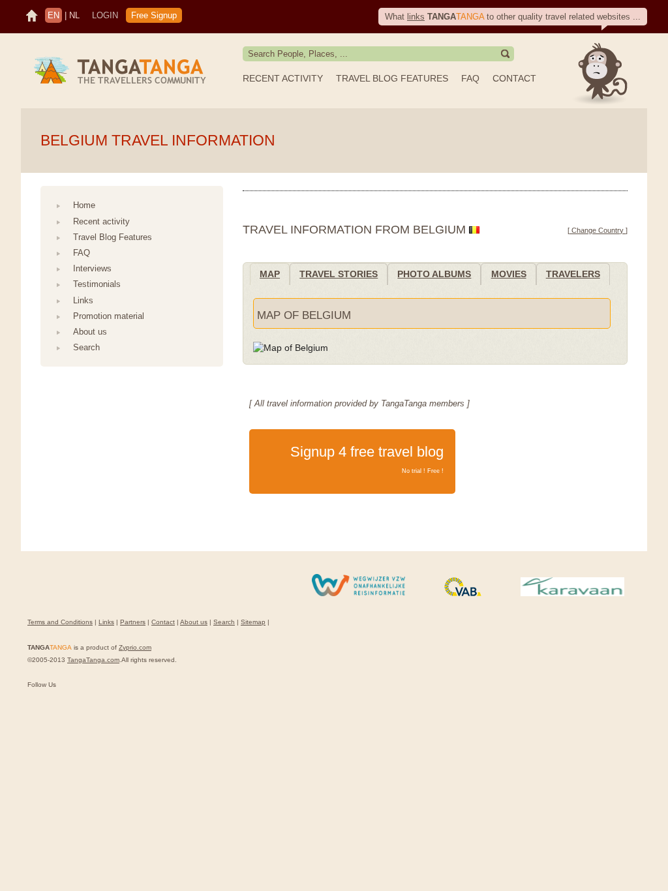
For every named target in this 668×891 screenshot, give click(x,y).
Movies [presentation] (508, 274)
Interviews (92, 268)
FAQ (470, 78)
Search (86, 347)
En (53, 15)
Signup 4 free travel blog (367, 459)
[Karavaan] (572, 593)
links (416, 17)
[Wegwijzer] (358, 593)
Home (84, 205)
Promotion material (108, 316)
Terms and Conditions (60, 622)
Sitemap (253, 622)
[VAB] (462, 593)
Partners (132, 622)
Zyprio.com (135, 647)
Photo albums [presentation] (434, 274)
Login (105, 15)
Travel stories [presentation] (338, 274)
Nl (74, 15)
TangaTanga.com (93, 659)
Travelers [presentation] (573, 274)
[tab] (270, 273)
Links (83, 300)
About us (90, 332)
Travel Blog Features (392, 78)
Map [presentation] (270, 274)
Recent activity (283, 78)
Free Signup (154, 15)
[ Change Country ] (598, 230)
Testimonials (97, 284)
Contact (514, 78)
